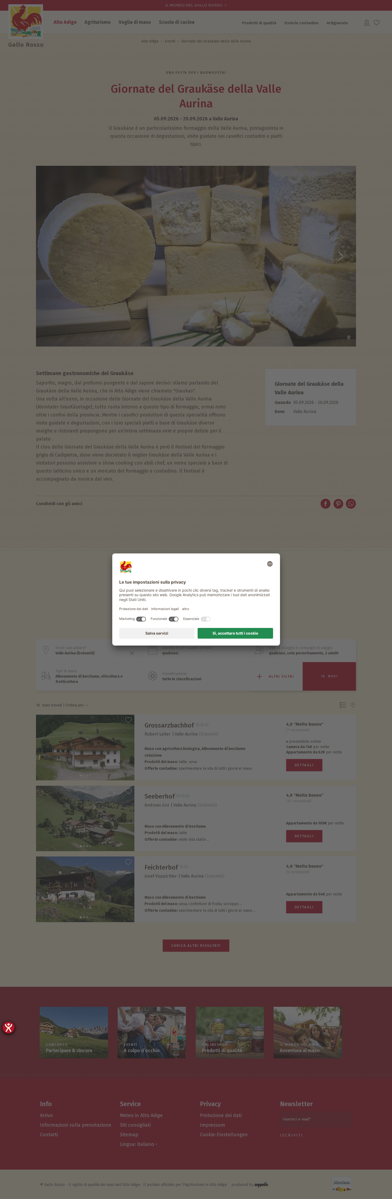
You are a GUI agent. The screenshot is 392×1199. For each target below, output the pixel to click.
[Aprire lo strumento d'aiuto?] (8, 1027)
